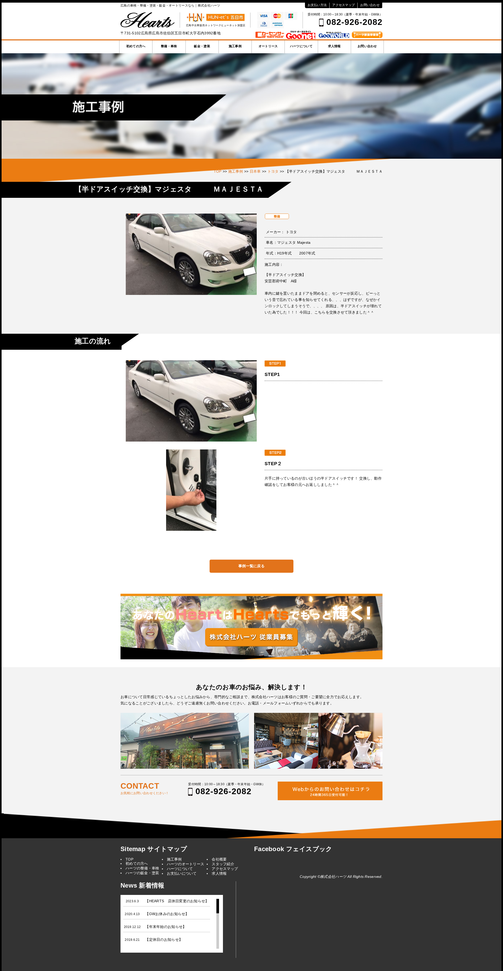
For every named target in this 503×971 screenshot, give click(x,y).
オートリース (268, 46)
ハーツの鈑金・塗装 (142, 873)
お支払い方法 (317, 5)
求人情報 (334, 46)
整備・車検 (169, 46)
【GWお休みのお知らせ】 (167, 914)
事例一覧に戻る (251, 566)
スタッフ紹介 (223, 864)
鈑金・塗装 (202, 46)
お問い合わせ (370, 5)
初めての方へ (136, 46)
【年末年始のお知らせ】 (165, 927)
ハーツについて (301, 46)
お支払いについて (182, 873)
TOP (129, 859)
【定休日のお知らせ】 (164, 939)
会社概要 (219, 859)
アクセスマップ (343, 5)
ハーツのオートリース (185, 864)
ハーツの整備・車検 (142, 868)
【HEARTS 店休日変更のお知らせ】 (177, 901)
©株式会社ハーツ (332, 876)
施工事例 (235, 46)
